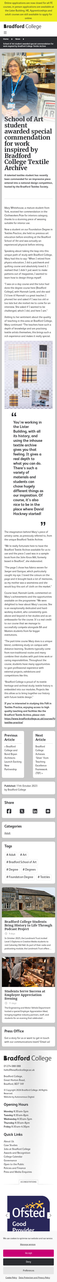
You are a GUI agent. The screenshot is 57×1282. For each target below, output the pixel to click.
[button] (50, 1215)
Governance (10, 1160)
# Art (23, 854)
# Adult (11, 854)
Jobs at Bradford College (17, 1149)
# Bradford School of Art (21, 862)
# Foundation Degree (19, 877)
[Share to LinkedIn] (34, 811)
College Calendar (13, 1157)
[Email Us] (28, 1036)
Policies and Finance (15, 1168)
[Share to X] (22, 811)
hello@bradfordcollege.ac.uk (19, 1070)
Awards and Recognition (17, 1153)
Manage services (27, 1244)
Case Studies (10, 1145)
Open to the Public (14, 1164)
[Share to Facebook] (9, 811)
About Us (9, 1141)
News (17, 39)
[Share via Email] (47, 811)
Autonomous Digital (24, 1097)
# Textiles (44, 877)
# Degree (12, 869)
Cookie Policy (11, 1278)
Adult (7, 833)
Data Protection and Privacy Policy (34, 1278)
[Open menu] (5, 32)
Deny (28, 1262)
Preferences (28, 1270)
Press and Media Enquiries (18, 1172)
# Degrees (29, 869)
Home (6, 39)
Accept (28, 1253)
